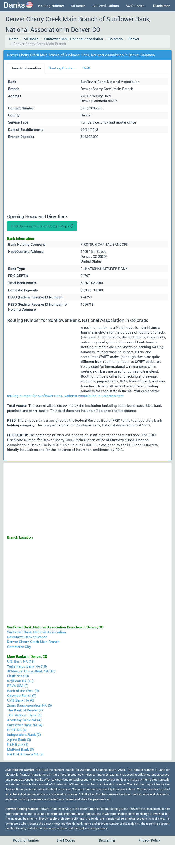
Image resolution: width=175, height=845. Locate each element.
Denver (133, 39)
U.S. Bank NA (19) (21, 661)
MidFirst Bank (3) (20, 749)
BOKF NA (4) (17, 729)
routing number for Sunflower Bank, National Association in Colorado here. (65, 395)
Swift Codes (135, 5)
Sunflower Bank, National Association (73, 39)
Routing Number (51, 5)
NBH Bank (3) (17, 744)
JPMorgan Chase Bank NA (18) (31, 671)
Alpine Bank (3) (19, 739)
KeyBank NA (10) (20, 681)
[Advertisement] (87, 177)
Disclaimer (107, 840)
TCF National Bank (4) (24, 715)
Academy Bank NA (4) (24, 720)
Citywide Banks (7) (21, 695)
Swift (86, 68)
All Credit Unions (106, 5)
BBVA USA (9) (17, 685)
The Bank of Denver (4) (25, 710)
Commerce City (19, 646)
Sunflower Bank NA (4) (24, 725)
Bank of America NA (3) (25, 754)
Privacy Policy (149, 840)
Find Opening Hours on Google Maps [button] (40, 226)
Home (13, 39)
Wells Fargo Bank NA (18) (27, 666)
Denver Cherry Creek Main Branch (33, 641)
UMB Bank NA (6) (20, 700)
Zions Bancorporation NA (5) (29, 705)
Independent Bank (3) (24, 734)
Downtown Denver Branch (27, 636)
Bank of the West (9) (23, 690)
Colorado (115, 39)
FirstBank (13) (18, 676)
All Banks (78, 5)
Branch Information (26, 68)
